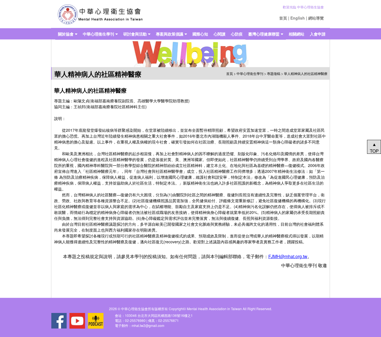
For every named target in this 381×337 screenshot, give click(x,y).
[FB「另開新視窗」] (59, 321)
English (297, 18)
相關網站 (296, 34)
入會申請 (317, 34)
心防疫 (237, 34)
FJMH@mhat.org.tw (287, 256)
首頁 (283, 18)
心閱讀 (219, 34)
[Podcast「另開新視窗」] (95, 321)
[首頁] (100, 14)
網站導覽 (316, 18)
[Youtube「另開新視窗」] (77, 321)
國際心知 (200, 34)
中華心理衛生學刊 (98, 34)
